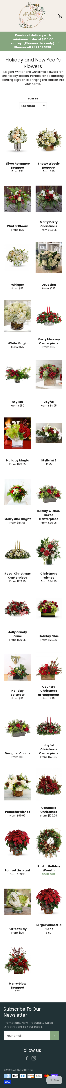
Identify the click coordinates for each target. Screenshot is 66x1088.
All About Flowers (23, 1070)
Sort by (33, 98)
